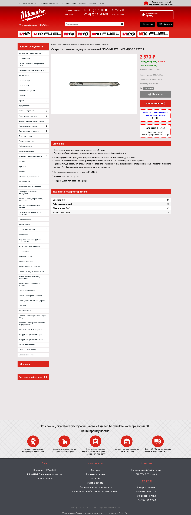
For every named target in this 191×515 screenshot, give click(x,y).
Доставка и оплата (69, 3)
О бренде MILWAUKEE (28, 3)
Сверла (82, 44)
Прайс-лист (148, 24)
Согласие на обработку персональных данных (95, 491)
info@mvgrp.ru (153, 469)
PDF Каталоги (165, 24)
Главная (54, 44)
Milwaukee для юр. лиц (49, 3)
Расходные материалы (68, 44)
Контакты (93, 3)
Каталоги (82, 3)
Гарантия (103, 3)
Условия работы (95, 482)
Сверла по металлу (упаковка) (98, 44)
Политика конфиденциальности (95, 487)
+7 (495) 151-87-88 (96, 10)
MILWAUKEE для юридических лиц (44, 474)
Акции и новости (44, 478)
